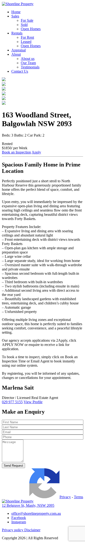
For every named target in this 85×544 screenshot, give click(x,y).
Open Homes (31, 29)
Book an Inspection (16, 152)
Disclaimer (32, 530)
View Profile (33, 402)
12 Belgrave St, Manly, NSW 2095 (28, 505)
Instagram (18, 522)
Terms (78, 497)
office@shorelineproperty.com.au (36, 513)
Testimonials (30, 67)
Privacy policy (13, 530)
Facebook (18, 518)
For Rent (27, 37)
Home (16, 12)
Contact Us (19, 71)
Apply (36, 152)
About (16, 54)
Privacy (65, 497)
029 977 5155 (12, 402)
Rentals (16, 33)
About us (27, 59)
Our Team (28, 63)
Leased (26, 42)
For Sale (27, 20)
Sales (15, 16)
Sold (24, 25)
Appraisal (18, 50)
